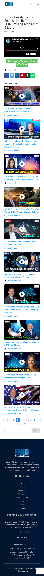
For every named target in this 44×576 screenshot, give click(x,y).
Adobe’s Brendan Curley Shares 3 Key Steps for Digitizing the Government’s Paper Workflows (20, 144)
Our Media (22, 490)
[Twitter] (12, 75)
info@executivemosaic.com (24, 548)
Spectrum (22, 494)
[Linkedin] (17, 75)
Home (22, 483)
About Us (22, 487)
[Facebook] (6, 75)
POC (22, 501)
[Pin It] (22, 75)
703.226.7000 (25, 545)
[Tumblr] (27, 75)
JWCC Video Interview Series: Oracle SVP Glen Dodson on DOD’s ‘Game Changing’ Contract (21, 310)
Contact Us (22, 508)
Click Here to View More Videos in (22, 63)
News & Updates (22, 498)
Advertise (22, 505)
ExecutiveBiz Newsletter (22, 532)
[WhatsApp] (32, 75)
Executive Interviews (14, 70)
